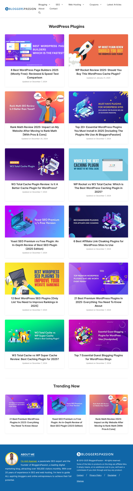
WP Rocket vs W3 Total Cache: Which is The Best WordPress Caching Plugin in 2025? (98, 188)
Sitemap (80, 481)
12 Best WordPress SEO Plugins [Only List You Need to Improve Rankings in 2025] (34, 302)
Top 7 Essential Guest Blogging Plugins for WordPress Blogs (98, 357)
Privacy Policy (96, 475)
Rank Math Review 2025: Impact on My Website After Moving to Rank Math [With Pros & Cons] (34, 131)
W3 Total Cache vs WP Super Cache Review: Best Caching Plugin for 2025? (34, 357)
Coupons (94, 4)
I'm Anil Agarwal (29, 461)
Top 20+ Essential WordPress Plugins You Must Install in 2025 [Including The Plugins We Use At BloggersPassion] (98, 131)
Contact (54, 8)
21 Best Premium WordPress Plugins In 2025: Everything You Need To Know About (98, 302)
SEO (58, 4)
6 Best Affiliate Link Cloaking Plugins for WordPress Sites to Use (99, 243)
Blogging (42, 4)
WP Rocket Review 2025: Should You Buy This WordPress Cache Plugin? (98, 71)
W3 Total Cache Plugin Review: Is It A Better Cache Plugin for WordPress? (34, 186)
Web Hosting (74, 4)
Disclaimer (112, 475)
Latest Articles (114, 4)
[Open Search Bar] (38, 13)
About (41, 8)
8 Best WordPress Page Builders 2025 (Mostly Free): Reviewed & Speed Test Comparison (35, 73)
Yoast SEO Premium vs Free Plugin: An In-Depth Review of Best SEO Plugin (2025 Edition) (35, 245)
